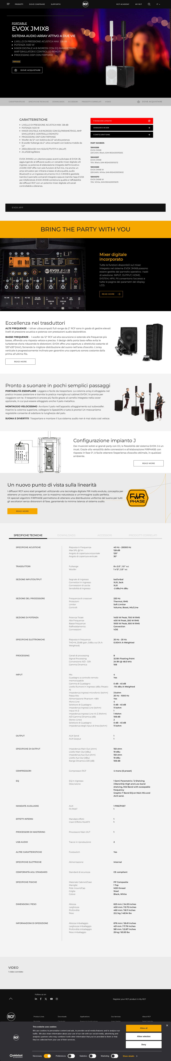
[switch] (71, 1056)
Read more (20, 361)
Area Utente (115, 1021)
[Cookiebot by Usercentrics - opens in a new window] (16, 1056)
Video (108, 102)
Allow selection (143, 1036)
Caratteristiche (17, 102)
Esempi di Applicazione (89, 1021)
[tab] (17, 208)
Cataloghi (61, 1021)
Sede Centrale (147, 1021)
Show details (128, 1056)
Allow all (143, 1028)
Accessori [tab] (105, 535)
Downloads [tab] (66, 535)
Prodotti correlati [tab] (143, 535)
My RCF (138, 4)
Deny (143, 1044)
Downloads (58, 102)
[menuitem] (37, 4)
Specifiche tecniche (39, 102)
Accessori (73, 102)
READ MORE (108, 294)
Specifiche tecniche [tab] (28, 535)
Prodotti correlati (91, 102)
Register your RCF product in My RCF (129, 999)
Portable (37, 1021)
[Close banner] (167, 1025)
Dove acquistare (30, 70)
